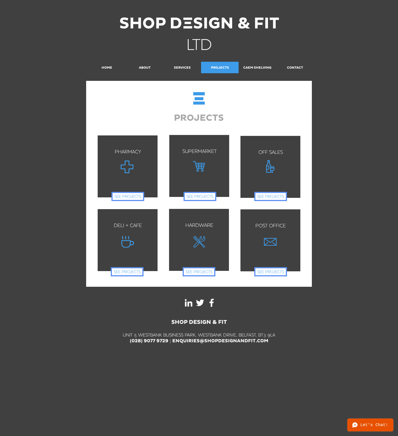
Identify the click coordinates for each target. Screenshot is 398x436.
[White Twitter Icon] (200, 302)
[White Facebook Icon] (211, 302)
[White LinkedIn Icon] (188, 302)
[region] (128, 166)
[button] (220, 341)
